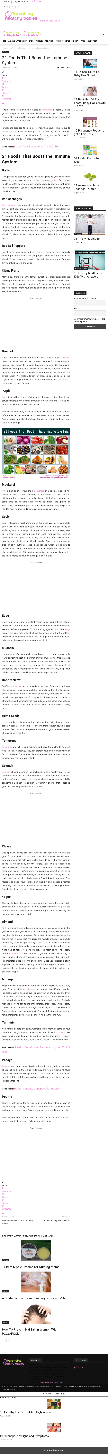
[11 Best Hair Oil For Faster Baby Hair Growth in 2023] (90, 91)
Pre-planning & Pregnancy (15, 41)
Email (76, 308)
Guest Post (92, 41)
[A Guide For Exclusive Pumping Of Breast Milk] (36, 1282)
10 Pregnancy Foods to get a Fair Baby (89, 132)
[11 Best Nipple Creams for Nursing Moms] (36, 1250)
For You (59, 41)
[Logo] (12, 36)
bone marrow (14, 686)
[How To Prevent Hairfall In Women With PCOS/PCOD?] (36, 1313)
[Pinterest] (35, 1)
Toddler (39, 41)
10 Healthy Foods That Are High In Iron (25, 1412)
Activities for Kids (81, 268)
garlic (54, 180)
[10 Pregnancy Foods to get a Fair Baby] (90, 122)
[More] (36, 103)
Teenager (49, 41)
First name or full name (85, 298)
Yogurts (62, 906)
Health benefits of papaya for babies (37, 1088)
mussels (47, 654)
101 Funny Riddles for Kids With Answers (88, 274)
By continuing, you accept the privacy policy (89, 320)
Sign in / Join (13, 6)
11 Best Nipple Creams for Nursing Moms (30, 1267)
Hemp (5, 722)
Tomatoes (7, 747)
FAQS (83, 41)
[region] (36, 322)
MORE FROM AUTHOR (39, 1236)
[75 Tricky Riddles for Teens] (90, 224)
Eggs (67, 629)
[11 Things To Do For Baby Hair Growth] (90, 63)
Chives (27, 856)
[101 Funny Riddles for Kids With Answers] (90, 260)
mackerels (39, 491)
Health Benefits (71, 41)
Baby (31, 41)
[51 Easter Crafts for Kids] (90, 150)
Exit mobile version (54, 1450)
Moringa (31, 989)
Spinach (6, 772)
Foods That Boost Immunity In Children (38, 146)
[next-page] (8, 1340)
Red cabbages (9, 205)
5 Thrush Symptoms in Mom (56, 1220)
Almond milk (18, 953)
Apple (5, 397)
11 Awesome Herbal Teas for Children (87, 187)
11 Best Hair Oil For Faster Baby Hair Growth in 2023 (90, 103)
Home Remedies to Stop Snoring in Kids (17, 1222)
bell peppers (38, 252)
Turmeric (61, 1032)
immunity (47, 109)
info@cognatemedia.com (51, 1382)
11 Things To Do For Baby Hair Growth (87, 73)
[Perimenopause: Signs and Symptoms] (54, 1428)
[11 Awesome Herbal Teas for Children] (90, 177)
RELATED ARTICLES (14, 1236)
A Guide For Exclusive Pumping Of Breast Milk (34, 1298)
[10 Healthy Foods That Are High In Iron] (54, 1404)
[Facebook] (33, 1)
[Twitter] (37, 1)
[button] (102, 34)
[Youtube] (40, 1)
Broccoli (66, 357)
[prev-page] (3, 1340)
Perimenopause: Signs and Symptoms (24, 1436)
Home (4, 48)
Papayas (6, 1066)
